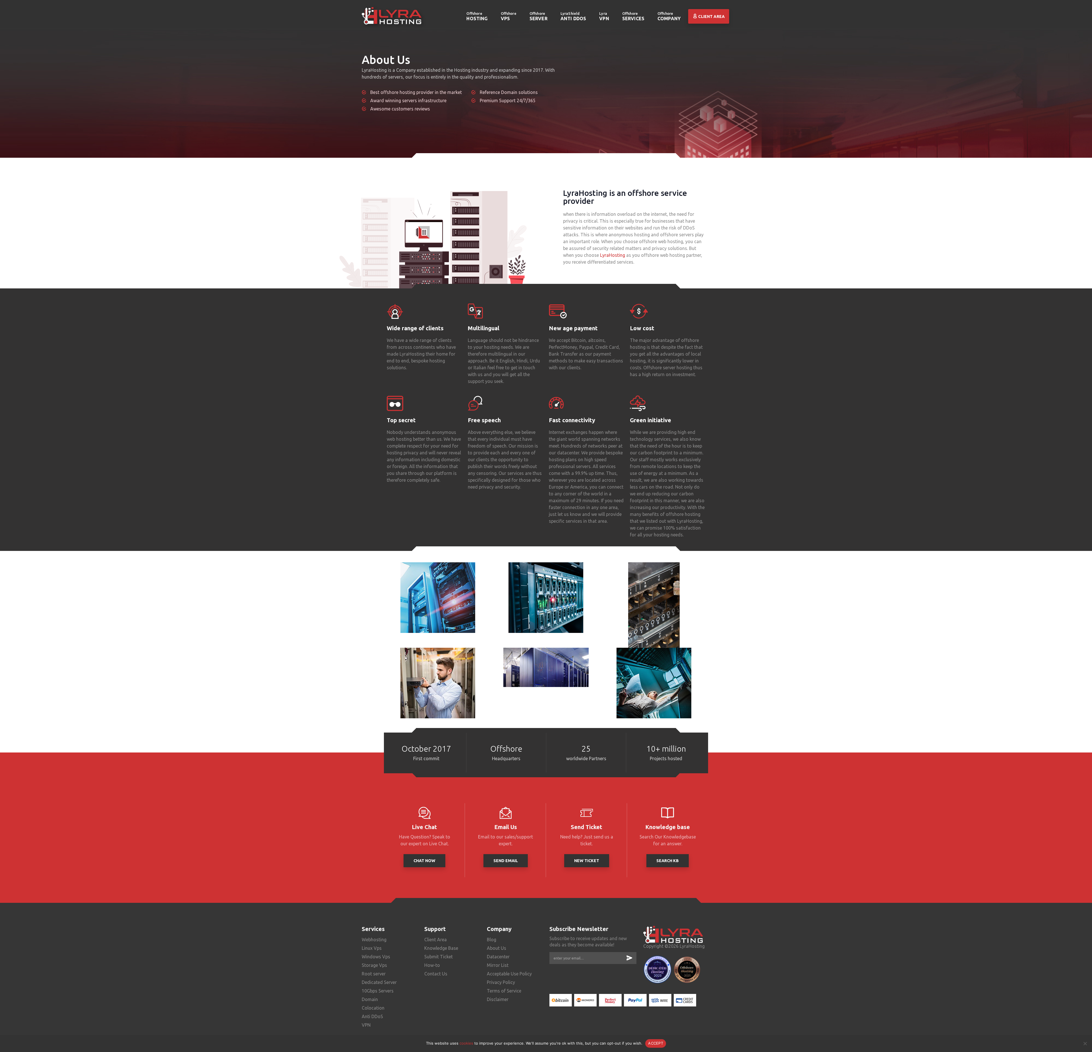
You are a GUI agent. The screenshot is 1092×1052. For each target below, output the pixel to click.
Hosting (476, 16)
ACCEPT (655, 1043)
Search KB (667, 860)
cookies (466, 1043)
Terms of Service (504, 990)
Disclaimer (497, 999)
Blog (491, 939)
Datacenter (498, 956)
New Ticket (586, 860)
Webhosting (374, 939)
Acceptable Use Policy (509, 973)
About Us (496, 948)
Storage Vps (374, 965)
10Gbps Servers (378, 990)
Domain (370, 999)
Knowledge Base (441, 948)
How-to (432, 965)
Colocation (373, 1007)
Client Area (711, 16)
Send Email (505, 860)
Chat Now (424, 860)
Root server (374, 973)
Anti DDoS (573, 16)
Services (633, 16)
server (538, 16)
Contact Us (435, 973)
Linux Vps (372, 948)
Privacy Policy (501, 982)
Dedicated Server (379, 982)
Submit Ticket (438, 956)
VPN (604, 16)
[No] (1085, 1043)
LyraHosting (612, 255)
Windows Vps (376, 956)
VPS (508, 16)
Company (669, 16)
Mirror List (497, 965)
